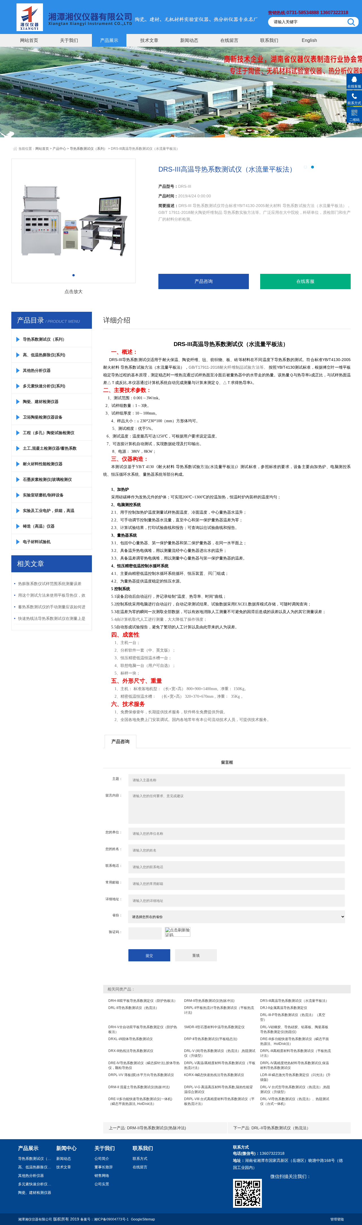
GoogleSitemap (143, 1219)
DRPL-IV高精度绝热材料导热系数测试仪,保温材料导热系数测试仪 (294, 1065)
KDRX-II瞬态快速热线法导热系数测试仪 (214, 1075)
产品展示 (109, 40)
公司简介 (101, 1158)
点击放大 (73, 291)
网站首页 (29, 40)
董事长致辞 (103, 1167)
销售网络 (101, 1175)
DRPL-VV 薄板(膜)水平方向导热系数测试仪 (141, 1075)
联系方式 (140, 1158)
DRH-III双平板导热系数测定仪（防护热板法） (142, 1001)
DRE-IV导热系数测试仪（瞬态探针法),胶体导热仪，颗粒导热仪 (144, 1065)
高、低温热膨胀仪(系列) (44, 355)
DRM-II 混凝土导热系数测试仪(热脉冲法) (139, 1087)
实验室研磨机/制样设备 (43, 495)
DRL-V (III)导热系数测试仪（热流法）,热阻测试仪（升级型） (219, 1053)
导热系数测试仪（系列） (88, 149)
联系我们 (269, 40)
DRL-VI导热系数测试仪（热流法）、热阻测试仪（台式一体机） (294, 1101)
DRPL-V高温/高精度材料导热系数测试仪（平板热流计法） (219, 1065)
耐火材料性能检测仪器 (43, 464)
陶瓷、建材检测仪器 (41, 401)
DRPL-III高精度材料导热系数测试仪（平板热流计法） (295, 1053)
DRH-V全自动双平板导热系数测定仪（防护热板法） (142, 1029)
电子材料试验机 (37, 541)
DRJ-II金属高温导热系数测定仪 (283, 1008)
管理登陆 (337, 1219)
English (309, 40)
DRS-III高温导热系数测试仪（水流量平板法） (294, 1001)
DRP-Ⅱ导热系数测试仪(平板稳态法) (210, 1039)
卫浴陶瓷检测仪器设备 (43, 417)
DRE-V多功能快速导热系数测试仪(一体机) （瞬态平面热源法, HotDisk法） (140, 1101)
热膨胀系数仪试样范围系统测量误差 (49, 583)
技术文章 (149, 40)
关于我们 (69, 40)
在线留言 (229, 40)
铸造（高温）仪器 (39, 526)
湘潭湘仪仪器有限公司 (35, 1219)
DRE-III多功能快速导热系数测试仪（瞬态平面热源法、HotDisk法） (294, 1041)
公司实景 (101, 1184)
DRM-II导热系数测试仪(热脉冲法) (209, 1001)
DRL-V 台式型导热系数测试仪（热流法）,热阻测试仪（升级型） (295, 1089)
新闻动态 (189, 40)
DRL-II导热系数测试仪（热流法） (133, 1008)
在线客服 (305, 281)
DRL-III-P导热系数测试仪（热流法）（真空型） (292, 1017)
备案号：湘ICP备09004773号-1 (104, 1219)
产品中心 (59, 149)
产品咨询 (204, 281)
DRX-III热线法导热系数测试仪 (130, 1051)
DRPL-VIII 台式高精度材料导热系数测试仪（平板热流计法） (219, 1101)
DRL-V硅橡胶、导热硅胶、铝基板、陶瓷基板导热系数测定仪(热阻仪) (294, 1029)
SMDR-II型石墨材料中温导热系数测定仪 (214, 1027)
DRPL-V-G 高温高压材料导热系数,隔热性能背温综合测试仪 (218, 1089)
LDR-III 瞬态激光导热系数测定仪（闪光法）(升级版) (295, 1077)
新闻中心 (66, 1148)
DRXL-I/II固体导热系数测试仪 (130, 1039)
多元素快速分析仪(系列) (44, 386)
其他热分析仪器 (37, 370)
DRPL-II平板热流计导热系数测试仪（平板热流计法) (219, 1010)
